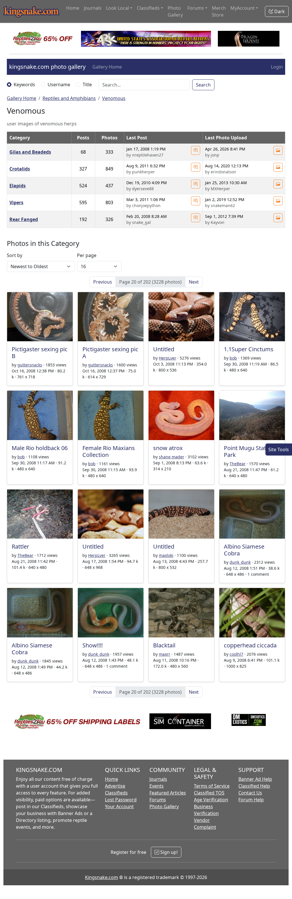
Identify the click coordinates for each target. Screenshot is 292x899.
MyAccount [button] (242, 8)
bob (233, 358)
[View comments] (195, 150)
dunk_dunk (240, 562)
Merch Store (219, 11)
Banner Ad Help (255, 779)
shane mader (171, 456)
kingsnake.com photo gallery (47, 67)
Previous (102, 282)
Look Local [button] (117, 8)
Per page (86, 255)
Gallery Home (107, 67)
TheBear (238, 463)
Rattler (20, 546)
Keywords (24, 84)
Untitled (163, 349)
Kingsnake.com (101, 877)
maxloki (166, 555)
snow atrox (168, 448)
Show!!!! (92, 645)
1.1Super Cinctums (248, 349)
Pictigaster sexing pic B (40, 352)
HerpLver (167, 358)
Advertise (115, 786)
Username (59, 84)
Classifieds (116, 793)
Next (194, 282)
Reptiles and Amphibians (69, 98)
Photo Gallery (175, 11)
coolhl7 (236, 654)
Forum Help (251, 799)
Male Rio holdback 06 (40, 448)
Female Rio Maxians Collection (108, 451)
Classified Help (254, 786)
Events (156, 786)
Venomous (113, 98)
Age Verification (211, 799)
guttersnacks (29, 365)
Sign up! (168, 852)
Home (72, 8)
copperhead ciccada (250, 645)
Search (203, 85)
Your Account (119, 806)
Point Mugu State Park (246, 451)
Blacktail (164, 645)
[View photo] (278, 150)
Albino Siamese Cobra (244, 550)
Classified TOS (209, 793)
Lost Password (121, 799)
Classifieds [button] (148, 8)
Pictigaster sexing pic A (110, 352)
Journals (93, 8)
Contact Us (250, 793)
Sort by (14, 255)
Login (277, 67)
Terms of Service (212, 786)
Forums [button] (195, 8)
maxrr (164, 654)
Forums (157, 799)
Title (87, 84)
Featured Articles (167, 793)
